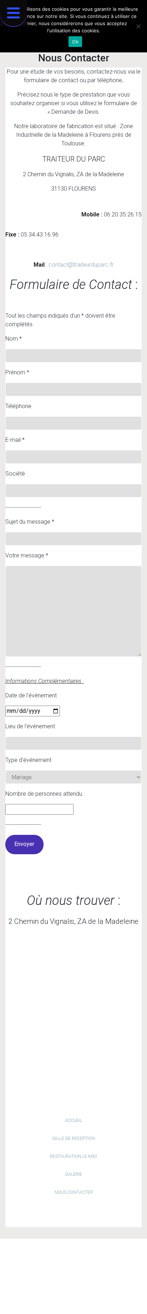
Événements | (47, 1262)
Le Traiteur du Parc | (84, 1277)
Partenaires (103, 1262)
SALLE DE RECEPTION (73, 1138)
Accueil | (33, 1254)
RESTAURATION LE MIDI (73, 1156)
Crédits (84, 1285)
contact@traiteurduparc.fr (81, 264)
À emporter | (60, 1254)
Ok (75, 42)
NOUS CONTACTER (74, 1192)
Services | (112, 1254)
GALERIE (73, 1174)
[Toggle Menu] (13, 13)
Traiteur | (87, 1254)
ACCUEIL (73, 1120)
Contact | (76, 1262)
